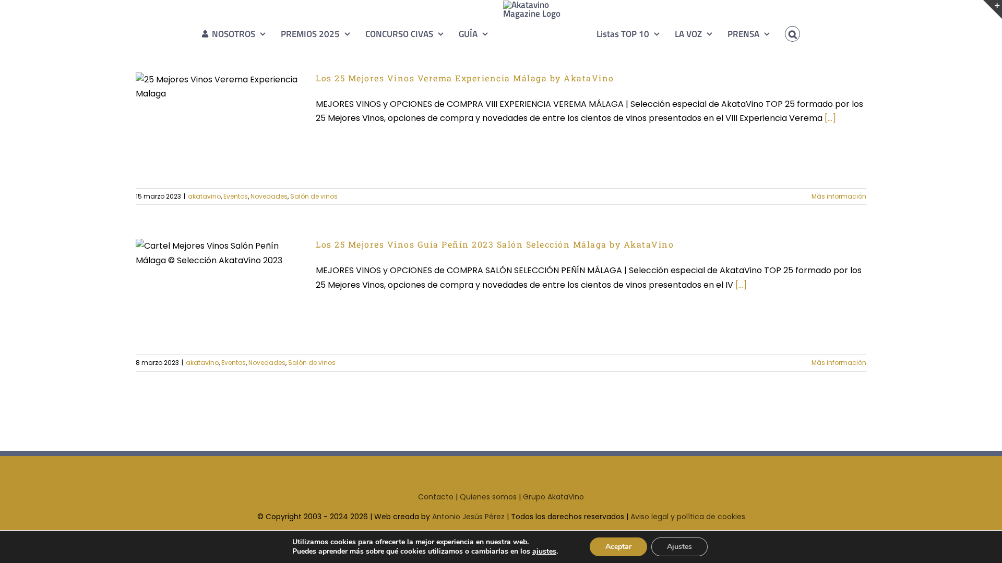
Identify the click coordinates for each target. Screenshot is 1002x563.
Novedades (269, 196)
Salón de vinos (314, 196)
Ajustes (679, 547)
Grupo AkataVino (553, 497)
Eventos (235, 196)
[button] (777, 34)
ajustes (544, 551)
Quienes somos (488, 497)
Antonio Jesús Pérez (468, 516)
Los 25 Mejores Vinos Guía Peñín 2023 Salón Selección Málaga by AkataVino (202, 268)
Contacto (436, 497)
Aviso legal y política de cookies (687, 516)
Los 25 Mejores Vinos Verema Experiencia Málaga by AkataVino (202, 101)
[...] (830, 118)
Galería (236, 101)
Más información (839, 196)
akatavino (204, 196)
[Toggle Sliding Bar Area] (992, 9)
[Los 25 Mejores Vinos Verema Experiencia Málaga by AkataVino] (219, 125)
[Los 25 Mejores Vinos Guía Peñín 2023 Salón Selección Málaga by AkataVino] (219, 291)
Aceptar (618, 547)
